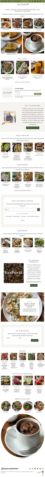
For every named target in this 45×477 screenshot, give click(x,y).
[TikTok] (42, 1)
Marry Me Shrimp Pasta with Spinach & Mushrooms (17, 157)
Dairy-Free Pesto (5, 157)
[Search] (43, 4)
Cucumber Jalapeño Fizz (5, 390)
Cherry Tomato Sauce (37, 78)
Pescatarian (16, 216)
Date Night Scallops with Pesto (39, 185)
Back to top (40, 472)
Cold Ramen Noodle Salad (22, 365)
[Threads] (32, 1)
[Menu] (1, 4)
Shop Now (34, 285)
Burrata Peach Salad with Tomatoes (14, 365)
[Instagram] (30, 1)
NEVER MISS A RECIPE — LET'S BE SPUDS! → (11, 1)
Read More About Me (32, 127)
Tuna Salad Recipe (5, 185)
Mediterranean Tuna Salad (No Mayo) (7, 78)
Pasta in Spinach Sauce (39, 251)
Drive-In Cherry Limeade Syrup (39, 391)
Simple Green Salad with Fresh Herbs (31, 366)
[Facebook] (37, 1)
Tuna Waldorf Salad (22, 78)
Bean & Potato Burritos (5, 251)
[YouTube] (35, 1)
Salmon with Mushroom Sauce (16, 186)
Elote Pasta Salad (28, 251)
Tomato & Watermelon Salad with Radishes (6, 366)
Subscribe (35, 340)
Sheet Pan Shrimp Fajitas (28, 185)
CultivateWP (3, 472)
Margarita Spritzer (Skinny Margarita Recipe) (28, 392)
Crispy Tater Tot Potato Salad (29, 305)
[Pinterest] (40, 1)
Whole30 (23, 216)
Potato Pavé (39, 155)
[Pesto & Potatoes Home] (23, 4)
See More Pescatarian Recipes (22, 190)
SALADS (22, 220)
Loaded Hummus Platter (16, 251)
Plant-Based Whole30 (33, 216)
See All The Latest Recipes (22, 82)
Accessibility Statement (25, 471)
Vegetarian (9, 216)
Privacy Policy (18, 471)
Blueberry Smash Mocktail (17, 390)
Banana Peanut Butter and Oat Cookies (28, 158)
